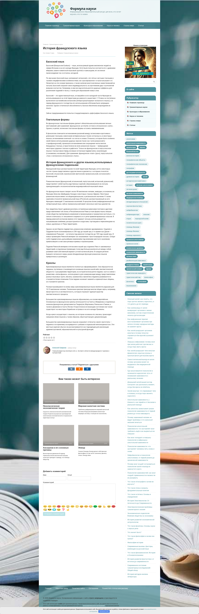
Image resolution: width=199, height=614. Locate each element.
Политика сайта (78, 588)
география (130, 168)
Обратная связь (62, 588)
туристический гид (133, 277)
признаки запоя (132, 244)
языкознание (131, 286)
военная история (132, 156)
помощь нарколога (133, 235)
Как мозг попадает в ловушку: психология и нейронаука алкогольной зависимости (139, 440)
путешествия (131, 256)
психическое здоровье (134, 248)
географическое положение (136, 164)
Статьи (141, 26)
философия (148, 277)
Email (70, 475)
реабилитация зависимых (136, 261)
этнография (142, 281)
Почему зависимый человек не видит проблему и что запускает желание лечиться (140, 419)
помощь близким (132, 227)
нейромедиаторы (132, 214)
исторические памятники (136, 181)
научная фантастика (134, 206)
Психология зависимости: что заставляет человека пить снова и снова (140, 448)
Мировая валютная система (91, 406)
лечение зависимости (134, 193)
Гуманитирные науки (71, 26)
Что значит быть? (134, 532)
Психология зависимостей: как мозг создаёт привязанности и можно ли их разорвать (141, 475)
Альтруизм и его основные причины (56, 449)
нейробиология (132, 210)
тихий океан (147, 265)
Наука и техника (113, 26)
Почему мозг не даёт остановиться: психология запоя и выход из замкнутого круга (141, 466)
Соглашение (93, 588)
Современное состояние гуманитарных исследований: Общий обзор (139, 567)
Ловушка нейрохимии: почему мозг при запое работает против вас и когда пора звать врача (141, 344)
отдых (128, 219)
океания (146, 214)
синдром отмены (132, 265)
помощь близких (132, 231)
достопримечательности (135, 172)
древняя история (132, 177)
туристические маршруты (136, 273)
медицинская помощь (134, 198)
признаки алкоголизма (134, 240)
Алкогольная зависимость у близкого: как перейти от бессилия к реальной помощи (141, 402)
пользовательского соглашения (94, 606)
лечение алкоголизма (144, 185)
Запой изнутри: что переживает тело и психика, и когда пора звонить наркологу (141, 393)
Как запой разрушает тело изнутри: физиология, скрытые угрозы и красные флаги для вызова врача (141, 353)
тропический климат (134, 269)
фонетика (130, 281)
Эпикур (81, 448)
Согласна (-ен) (104, 611)
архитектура (131, 147)
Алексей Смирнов (59, 348)
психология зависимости (135, 252)
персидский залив (141, 219)
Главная (48, 588)
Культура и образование (93, 26)
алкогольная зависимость (136, 143)
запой (145, 177)
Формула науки (83, 8)
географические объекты (135, 160)
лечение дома (131, 189)
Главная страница (52, 26)
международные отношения (137, 202)
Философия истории (135, 543)
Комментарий (48, 482)
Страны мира (129, 26)
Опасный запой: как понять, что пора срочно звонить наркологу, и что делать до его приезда (140, 301)
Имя (44, 475)
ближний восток (132, 152)
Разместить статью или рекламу (115, 588)
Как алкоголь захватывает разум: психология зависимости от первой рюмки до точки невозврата (141, 411)
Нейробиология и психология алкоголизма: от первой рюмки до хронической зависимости (140, 457)
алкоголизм (130, 139)
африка (142, 147)
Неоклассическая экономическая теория (54, 407)
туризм (148, 269)
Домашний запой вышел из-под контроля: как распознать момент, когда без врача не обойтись (141, 384)
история (129, 185)
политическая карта (133, 223)
